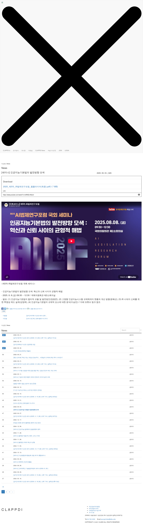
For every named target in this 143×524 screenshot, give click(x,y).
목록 (4, 311)
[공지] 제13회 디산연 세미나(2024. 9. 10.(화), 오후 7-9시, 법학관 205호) (35, 475)
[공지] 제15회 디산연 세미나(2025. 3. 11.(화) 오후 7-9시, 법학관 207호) (35, 416)
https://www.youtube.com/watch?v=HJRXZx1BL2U (18, 195)
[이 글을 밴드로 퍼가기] (34, 308)
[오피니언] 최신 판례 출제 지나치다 (24, 403)
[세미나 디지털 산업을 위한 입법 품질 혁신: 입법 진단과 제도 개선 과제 (35, 370)
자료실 (30, 150)
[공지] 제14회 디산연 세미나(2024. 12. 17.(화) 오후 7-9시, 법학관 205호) (35, 449)
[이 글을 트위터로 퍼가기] (5, 308)
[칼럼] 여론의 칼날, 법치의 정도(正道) (24, 384)
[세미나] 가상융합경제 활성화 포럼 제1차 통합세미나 (29, 455)
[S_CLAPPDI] (2, 2)
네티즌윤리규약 (93, 508)
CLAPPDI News (40, 150)
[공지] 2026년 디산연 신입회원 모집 (24, 344)
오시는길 (91, 512)
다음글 (5, 316)
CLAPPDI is (6, 150)
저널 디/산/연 (52, 150)
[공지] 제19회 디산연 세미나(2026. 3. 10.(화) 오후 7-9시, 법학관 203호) (35, 397)
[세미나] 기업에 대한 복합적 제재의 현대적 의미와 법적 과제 (31, 377)
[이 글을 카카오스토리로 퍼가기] (17, 308)
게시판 (23, 150)
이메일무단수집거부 (95, 510)
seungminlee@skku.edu (108, 519)
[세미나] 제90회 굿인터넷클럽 (22, 462)
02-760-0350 (91, 519)
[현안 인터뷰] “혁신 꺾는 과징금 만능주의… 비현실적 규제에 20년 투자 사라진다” (38, 357)
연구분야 (15, 150)
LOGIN (67, 150)
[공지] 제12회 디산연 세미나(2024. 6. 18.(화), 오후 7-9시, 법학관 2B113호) (36, 481)
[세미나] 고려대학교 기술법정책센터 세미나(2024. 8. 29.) (30, 468)
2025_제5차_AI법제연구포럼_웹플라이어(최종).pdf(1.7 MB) (30, 186)
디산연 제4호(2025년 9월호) (22, 351)
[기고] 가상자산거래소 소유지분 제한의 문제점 (27, 390)
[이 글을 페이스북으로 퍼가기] (2, 308)
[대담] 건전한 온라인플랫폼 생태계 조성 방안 (27, 423)
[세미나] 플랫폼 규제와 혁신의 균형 (24, 442)
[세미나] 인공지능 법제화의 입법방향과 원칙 (26, 429)
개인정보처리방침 (94, 506)
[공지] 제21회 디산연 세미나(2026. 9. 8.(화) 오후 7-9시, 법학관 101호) (34, 338)
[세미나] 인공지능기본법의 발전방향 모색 (26, 410)
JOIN (60, 150)
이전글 (5, 318)
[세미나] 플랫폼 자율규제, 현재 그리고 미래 (26, 436)
